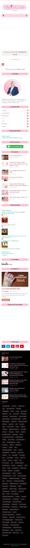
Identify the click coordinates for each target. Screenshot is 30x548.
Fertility (4, 439)
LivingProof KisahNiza (19, 481)
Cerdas (16, 457)
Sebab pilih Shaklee (7, 450)
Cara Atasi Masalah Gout (15, 155)
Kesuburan (5, 445)
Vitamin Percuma (17, 527)
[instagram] (17, 346)
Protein (10, 447)
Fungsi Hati (19, 465)
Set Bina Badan (6, 507)
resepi (15, 126)
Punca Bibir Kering (17, 501)
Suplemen (11, 424)
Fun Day (13, 465)
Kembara (23, 426)
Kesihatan (4, 478)
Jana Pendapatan (6, 473)
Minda (19, 486)
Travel (15, 450)
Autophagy (14, 455)
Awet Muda (15, 434)
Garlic (3, 468)
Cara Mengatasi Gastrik (7, 437)
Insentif (4, 470)
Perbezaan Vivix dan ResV (16, 177)
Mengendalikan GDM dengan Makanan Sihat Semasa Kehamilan (18, 184)
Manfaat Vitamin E (14, 483)
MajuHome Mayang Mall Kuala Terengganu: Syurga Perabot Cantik (13, 212)
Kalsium (19, 473)
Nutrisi (12, 411)
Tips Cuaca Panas (21, 517)
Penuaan (17, 496)
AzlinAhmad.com (6, 252)
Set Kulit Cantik (23, 507)
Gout (3, 442)
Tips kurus (20, 522)
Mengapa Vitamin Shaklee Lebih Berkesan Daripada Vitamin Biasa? (18, 395)
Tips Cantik (15, 413)
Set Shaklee (5, 509)
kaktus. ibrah (16, 532)
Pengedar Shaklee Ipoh (7, 496)
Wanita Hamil (5, 530)
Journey (24, 419)
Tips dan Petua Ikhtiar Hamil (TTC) (18, 197)
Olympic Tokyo (13, 488)
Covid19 (10, 460)
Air (9, 455)
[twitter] (8, 346)
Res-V (15, 447)
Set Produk (5, 416)
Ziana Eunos (5, 217)
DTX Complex (5, 463)
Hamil (8, 468)
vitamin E (4, 455)
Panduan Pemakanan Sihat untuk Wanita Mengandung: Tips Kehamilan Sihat (18, 381)
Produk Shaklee (15, 113)
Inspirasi (10, 470)
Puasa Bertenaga (6, 501)
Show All (15, 54)
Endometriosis (5, 465)
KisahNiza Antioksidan (14, 478)
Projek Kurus (21, 406)
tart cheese (5, 535)
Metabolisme (13, 486)
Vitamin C (23, 432)
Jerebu (14, 473)
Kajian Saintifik (5, 421)
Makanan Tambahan (14, 429)
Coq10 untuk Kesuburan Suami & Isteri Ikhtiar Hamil (17, 191)
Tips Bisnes (12, 517)
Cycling (15, 460)
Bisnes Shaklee (5, 419)
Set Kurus (4, 432)
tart (22, 532)
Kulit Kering (9, 481)
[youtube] (22, 346)
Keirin (14, 476)
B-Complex (22, 455)
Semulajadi (23, 429)
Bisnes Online (10, 426)
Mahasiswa (5, 483)
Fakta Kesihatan (13, 416)
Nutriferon (4, 488)
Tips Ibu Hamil (18, 519)
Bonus (21, 434)
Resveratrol (14, 504)
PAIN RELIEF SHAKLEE (8, 253)
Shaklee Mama (6, 136)
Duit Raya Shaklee (19, 463)
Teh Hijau (18, 514)
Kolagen (24, 478)
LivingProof (14, 421)
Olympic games (22, 488)
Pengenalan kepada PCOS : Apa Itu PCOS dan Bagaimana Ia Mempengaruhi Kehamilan (18, 373)
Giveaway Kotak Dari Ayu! (9, 225)
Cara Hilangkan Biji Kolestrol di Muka (17, 171)
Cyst (20, 460)
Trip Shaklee (5, 525)
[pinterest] (13, 346)
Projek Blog (15, 499)
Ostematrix (14, 491)
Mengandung (23, 483)
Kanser (18, 442)
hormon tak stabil (6, 532)
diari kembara (5, 452)
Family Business (19, 437)
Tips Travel (13, 522)
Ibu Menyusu (15, 468)
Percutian (24, 496)
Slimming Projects (6, 512)
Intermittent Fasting (16, 419)
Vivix (17, 424)
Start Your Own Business (8, 514)
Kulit (3, 481)
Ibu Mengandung (11, 442)
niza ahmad (5, 291)
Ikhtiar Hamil (23, 468)
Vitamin (17, 432)
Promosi (22, 499)
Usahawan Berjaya (6, 527)
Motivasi (12, 445)
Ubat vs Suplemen (14, 525)
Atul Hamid (5, 228)
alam (12, 530)
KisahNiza (4, 429)
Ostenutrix (21, 491)
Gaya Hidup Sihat (20, 439)
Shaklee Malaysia (6, 210)
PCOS (8, 494)
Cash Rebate (10, 457)
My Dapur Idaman (23, 421)
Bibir (3, 457)
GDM (25, 465)
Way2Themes (16, 544)
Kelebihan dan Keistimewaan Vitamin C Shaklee (17, 389)
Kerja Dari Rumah (22, 476)
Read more (6, 300)
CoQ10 (4, 460)
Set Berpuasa (22, 504)
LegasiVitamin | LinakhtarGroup (10, 241)
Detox (17, 426)
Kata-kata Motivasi (6, 476)
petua (3, 426)
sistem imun (20, 452)
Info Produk (23, 411)
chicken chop (18, 530)
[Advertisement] (15, 33)
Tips (15, 121)
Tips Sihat (14, 406)
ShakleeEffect (15, 116)
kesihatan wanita (6, 434)
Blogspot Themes (15, 545)
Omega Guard (5, 491)
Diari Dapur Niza (10, 408)
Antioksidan (23, 413)
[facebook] (3, 346)
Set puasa (11, 432)
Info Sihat (15, 110)
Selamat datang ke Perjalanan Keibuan (12, 138)
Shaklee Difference (14, 509)
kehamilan (15, 124)
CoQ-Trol (22, 457)
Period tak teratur (6, 499)
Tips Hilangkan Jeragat (7, 519)
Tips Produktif (5, 522)
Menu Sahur (5, 486)
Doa (12, 463)
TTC (15, 118)
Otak (3, 494)
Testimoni (4, 517)
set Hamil (13, 452)
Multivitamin (18, 445)
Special (14, 512)
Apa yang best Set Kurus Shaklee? (11, 249)
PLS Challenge (15, 494)
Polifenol (4, 424)
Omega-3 (4, 447)
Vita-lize (20, 450)
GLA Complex (11, 439)
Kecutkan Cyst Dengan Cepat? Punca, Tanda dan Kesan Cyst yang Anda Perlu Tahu (18, 164)
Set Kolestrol (15, 507)
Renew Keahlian (6, 504)
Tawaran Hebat (22, 416)
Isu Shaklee (16, 470)
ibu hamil (22, 424)
